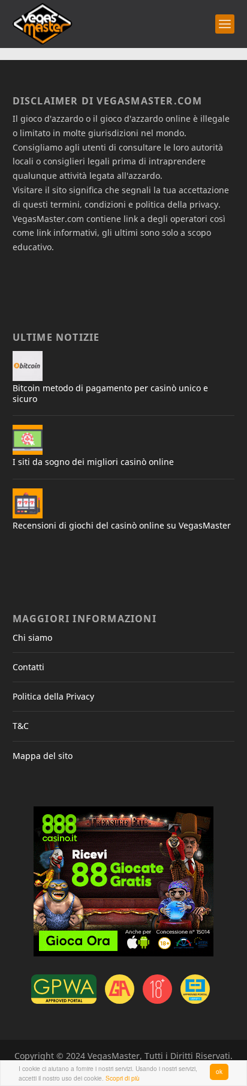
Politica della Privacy (53, 696)
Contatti (28, 667)
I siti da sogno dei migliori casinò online (93, 461)
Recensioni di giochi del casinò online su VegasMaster (122, 525)
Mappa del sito (43, 755)
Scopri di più (123, 1077)
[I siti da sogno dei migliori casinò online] (28, 440)
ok (219, 1071)
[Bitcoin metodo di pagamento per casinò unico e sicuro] (28, 366)
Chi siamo (32, 637)
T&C (21, 725)
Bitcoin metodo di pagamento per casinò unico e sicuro (110, 393)
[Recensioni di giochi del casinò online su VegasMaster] (28, 503)
